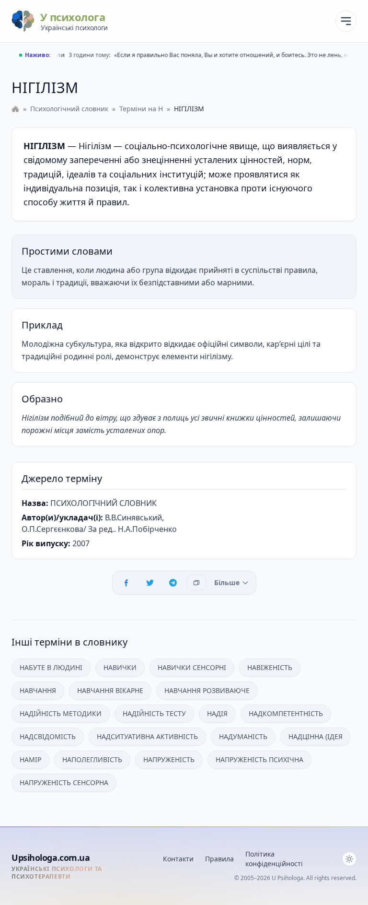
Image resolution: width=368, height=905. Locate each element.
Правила (219, 858)
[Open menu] (345, 21)
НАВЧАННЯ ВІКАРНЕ (110, 690)
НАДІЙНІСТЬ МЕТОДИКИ (61, 713)
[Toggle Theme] (349, 859)
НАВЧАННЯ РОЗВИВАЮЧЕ (207, 690)
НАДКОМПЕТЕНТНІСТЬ (286, 713)
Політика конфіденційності (274, 858)
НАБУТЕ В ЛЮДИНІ (51, 667)
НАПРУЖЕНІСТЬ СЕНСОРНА (64, 782)
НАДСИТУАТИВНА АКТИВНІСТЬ (147, 736)
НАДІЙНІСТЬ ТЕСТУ (154, 713)
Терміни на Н (141, 108)
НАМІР (30, 759)
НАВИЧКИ (120, 667)
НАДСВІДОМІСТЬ (48, 736)
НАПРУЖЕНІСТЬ (169, 759)
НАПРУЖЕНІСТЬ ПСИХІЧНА (259, 759)
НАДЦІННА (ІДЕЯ (315, 736)
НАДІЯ (217, 713)
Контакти (178, 858)
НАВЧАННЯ (38, 690)
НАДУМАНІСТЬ (243, 736)
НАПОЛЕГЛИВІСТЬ (92, 759)
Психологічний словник (69, 108)
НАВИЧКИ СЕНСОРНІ (192, 667)
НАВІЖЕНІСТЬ (269, 667)
